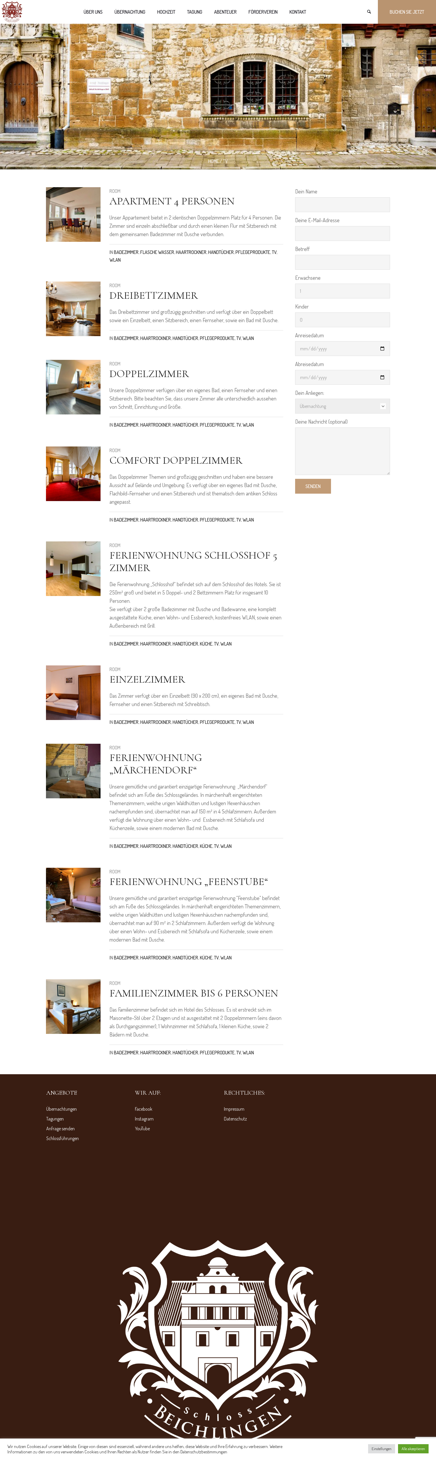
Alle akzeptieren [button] (413, 1448)
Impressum (234, 1109)
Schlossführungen (62, 1138)
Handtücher (221, 252)
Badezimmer (126, 252)
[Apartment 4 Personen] (73, 214)
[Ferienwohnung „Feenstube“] (73, 895)
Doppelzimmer (149, 373)
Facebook (143, 1109)
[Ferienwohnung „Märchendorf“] (73, 771)
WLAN (115, 260)
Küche (206, 644)
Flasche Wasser (157, 252)
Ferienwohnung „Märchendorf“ (155, 763)
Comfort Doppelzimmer (175, 460)
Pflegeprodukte (252, 252)
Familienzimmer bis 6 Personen (193, 993)
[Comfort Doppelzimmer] (73, 473)
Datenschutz (235, 1119)
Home (213, 161)
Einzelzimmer (147, 679)
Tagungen (55, 1119)
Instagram (144, 1119)
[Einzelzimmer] (73, 692)
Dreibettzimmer (153, 295)
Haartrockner (191, 252)
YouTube (142, 1128)
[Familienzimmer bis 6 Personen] (73, 1006)
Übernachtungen (61, 1109)
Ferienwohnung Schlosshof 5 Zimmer (193, 561)
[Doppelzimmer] (73, 387)
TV (274, 252)
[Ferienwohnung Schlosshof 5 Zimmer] (73, 568)
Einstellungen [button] (382, 1448)
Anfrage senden (60, 1128)
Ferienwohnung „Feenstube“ (188, 881)
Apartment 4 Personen (172, 201)
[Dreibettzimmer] (73, 309)
